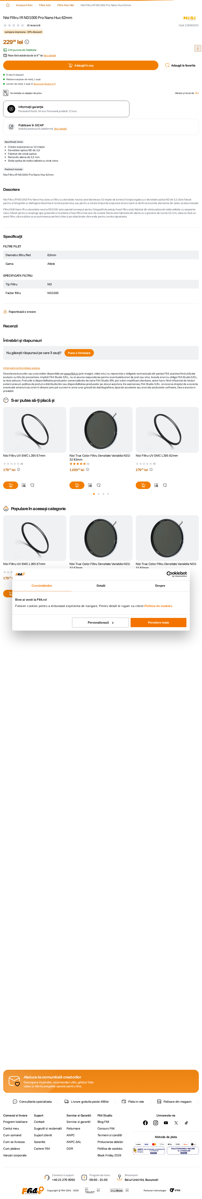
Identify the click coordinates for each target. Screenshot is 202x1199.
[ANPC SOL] (183, 1151)
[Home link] (8, 5)
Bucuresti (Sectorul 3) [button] (45, 83)
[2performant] (131, 1190)
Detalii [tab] (101, 585)
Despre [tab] (160, 585)
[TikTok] (186, 1122)
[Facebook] (145, 1122)
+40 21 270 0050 (63, 1180)
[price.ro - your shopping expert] (102, 1190)
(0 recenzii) (33, 25)
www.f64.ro (71, 373)
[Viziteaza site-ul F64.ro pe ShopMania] (116, 1190)
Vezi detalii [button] (50, 55)
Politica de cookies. (158, 606)
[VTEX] (175, 1190)
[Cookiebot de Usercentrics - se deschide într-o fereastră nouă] (169, 574)
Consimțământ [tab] (42, 585)
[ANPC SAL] (149, 1151)
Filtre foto (45, 5)
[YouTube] (166, 1122)
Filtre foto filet (65, 5)
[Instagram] (155, 1122)
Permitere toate (158, 622)
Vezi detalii (60, 128)
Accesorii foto (24, 5)
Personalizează (98, 622)
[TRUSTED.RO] (90, 1190)
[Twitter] (176, 1122)
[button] (189, 25)
